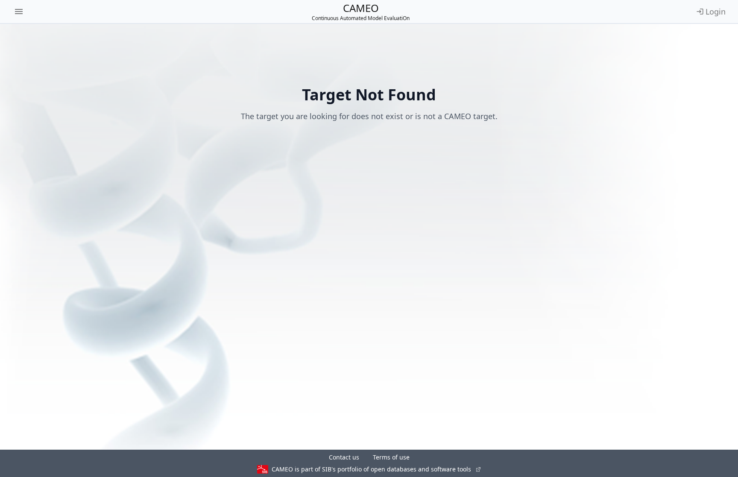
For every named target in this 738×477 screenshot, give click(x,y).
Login (716, 11)
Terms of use (391, 457)
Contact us (344, 457)
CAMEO (361, 11)
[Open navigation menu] (18, 11)
